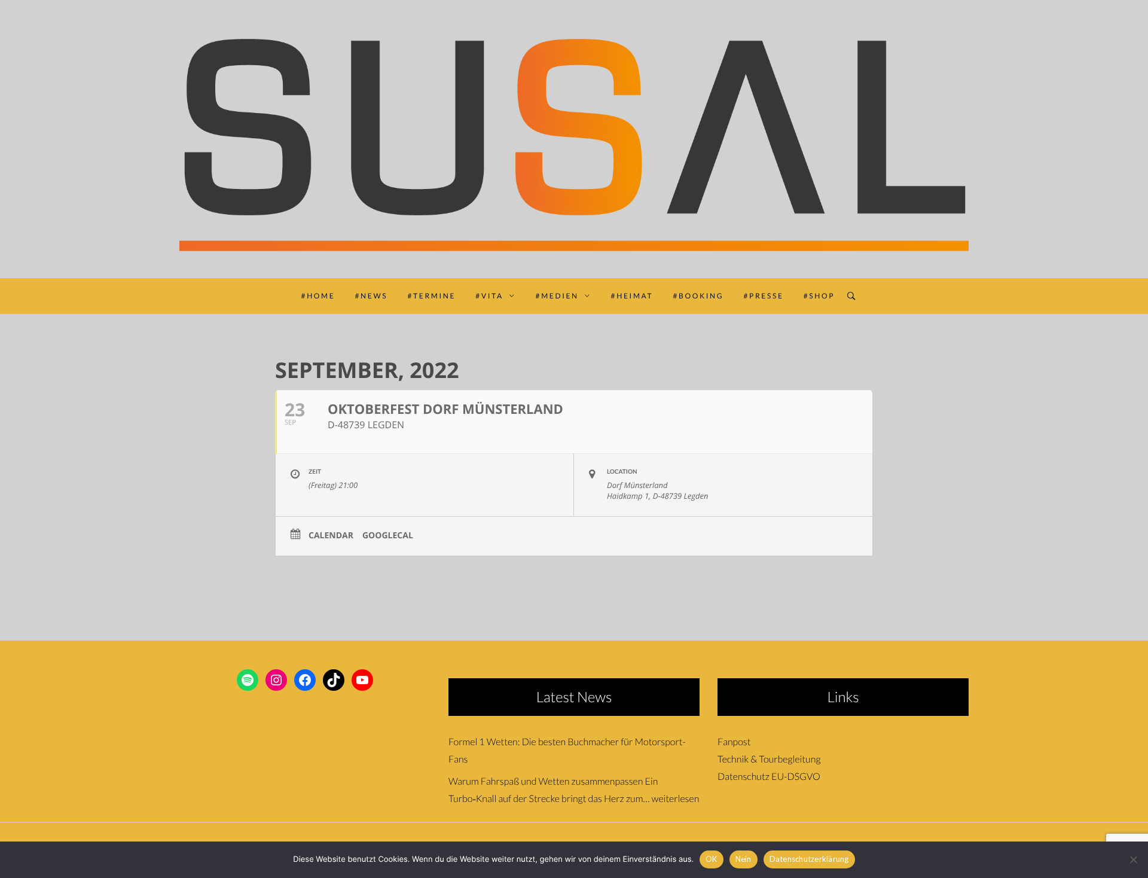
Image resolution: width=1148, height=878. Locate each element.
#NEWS (371, 295)
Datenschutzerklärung (809, 859)
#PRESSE (763, 295)
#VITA (489, 295)
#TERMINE (431, 295)
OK (712, 859)
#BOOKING (698, 295)
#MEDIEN (557, 295)
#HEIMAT (632, 295)
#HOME (318, 295)
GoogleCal (387, 536)
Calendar (331, 536)
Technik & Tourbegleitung (769, 759)
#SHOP (819, 295)
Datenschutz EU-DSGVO (769, 776)
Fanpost (734, 742)
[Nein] (1133, 859)
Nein (743, 859)
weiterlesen (676, 798)
